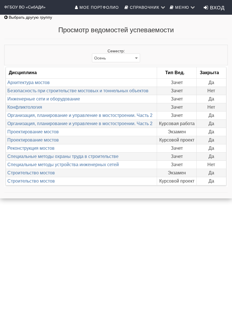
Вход (216, 7)
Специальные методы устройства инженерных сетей (63, 164)
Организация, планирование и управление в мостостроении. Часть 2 (79, 115)
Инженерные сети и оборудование (43, 99)
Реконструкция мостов (31, 148)
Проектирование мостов (33, 131)
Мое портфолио (99, 7)
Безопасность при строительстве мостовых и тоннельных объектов (78, 90)
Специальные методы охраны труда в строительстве (63, 156)
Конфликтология (24, 107)
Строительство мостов (31, 172)
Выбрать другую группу (30, 17)
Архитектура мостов (28, 82)
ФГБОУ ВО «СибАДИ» (25, 7)
